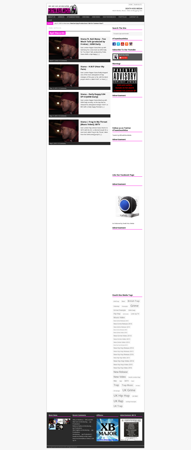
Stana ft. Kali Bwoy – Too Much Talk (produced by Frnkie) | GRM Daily (93, 41)
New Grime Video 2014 (122, 336)
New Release (121, 372)
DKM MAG (85, 17)
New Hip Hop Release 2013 (121, 345)
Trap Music (127, 385)
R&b (115, 381)
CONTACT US (133, 17)
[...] (98, 54)
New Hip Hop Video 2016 (123, 368)
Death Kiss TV (137, 4)
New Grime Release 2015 (122, 327)
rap (120, 381)
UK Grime (128, 390)
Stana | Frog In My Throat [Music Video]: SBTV (94, 123)
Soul (132, 381)
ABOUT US (51, 17)
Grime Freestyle (120, 310)
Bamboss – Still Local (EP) (85, 420)
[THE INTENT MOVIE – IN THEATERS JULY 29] (66, 423)
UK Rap (118, 401)
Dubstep (116, 306)
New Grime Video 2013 (120, 332)
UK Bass (138, 385)
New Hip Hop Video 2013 (122, 358)
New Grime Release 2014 (123, 324)
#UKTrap (116, 301)
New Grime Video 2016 (122, 342)
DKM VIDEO (96, 17)
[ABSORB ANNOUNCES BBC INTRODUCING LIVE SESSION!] (59, 423)
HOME (130, 4)
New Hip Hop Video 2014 (124, 361)
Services (61, 17)
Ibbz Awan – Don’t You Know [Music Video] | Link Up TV (83, 438)
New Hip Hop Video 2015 (123, 364)
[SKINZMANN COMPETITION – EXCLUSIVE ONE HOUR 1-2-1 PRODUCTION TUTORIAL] (59, 428)
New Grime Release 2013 (121, 321)
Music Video (119, 317)
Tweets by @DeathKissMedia (121, 135)
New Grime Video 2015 (122, 339)
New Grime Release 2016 (120, 330)
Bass (123, 301)
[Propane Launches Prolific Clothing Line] (52, 428)
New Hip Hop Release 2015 (123, 351)
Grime (134, 306)
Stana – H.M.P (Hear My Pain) (92, 67)
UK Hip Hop (122, 396)
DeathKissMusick (109, 17)
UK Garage (117, 391)
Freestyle (125, 306)
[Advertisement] (124, 111)
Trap (116, 385)
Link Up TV (135, 314)
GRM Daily (131, 310)
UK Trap (118, 406)
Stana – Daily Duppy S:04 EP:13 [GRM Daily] (93, 95)
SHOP (50, 20)
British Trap (133, 301)
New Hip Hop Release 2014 (124, 348)
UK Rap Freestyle (131, 402)
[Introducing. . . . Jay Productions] (52, 423)
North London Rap (134, 377)
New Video (120, 376)
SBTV (127, 381)
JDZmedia (125, 314)
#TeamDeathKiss (73, 17)
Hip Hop (117, 313)
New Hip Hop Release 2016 (124, 354)
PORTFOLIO (123, 17)
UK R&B (135, 396)
